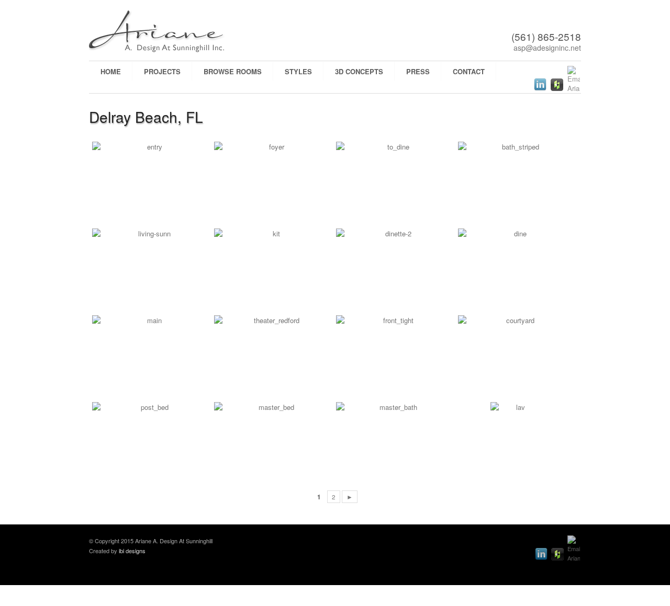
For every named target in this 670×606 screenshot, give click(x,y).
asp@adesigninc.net (547, 47)
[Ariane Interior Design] (178, 32)
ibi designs (132, 550)
